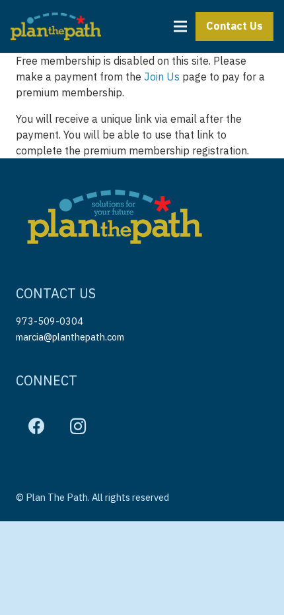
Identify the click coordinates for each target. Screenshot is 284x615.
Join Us (162, 76)
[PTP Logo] (56, 26)
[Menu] (180, 26)
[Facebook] (36, 426)
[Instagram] (78, 426)
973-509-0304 (49, 321)
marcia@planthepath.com (70, 337)
